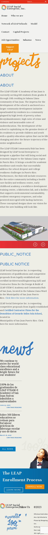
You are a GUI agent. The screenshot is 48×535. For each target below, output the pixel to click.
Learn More (13, 490)
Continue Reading (14, 407)
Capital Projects (21, 32)
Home (4, 15)
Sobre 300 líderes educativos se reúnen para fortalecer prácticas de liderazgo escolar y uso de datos (10, 423)
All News (7, 449)
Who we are (17, 15)
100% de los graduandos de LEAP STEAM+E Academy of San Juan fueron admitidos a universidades (9, 393)
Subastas (27, 40)
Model (34, 23)
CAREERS (5, 2)
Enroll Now (34, 487)
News (38, 40)
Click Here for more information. (22, 298)
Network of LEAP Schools (14, 23)
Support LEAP (10, 48)
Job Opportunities (10, 40)
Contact (5, 32)
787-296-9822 (39, 533)
